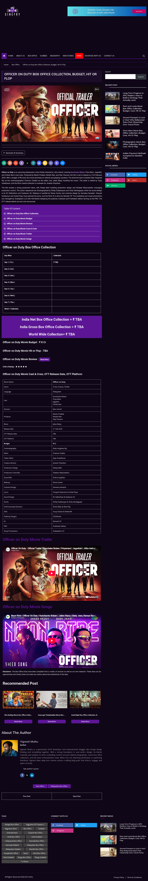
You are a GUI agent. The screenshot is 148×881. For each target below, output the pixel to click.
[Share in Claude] (9, 163)
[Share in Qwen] (56, 163)
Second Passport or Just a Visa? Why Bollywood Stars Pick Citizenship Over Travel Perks (134, 121)
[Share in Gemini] (21, 163)
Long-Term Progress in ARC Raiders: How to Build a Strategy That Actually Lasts (133, 96)
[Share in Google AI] (15, 163)
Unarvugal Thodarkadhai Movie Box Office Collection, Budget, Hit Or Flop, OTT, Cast (52, 715)
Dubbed (43, 56)
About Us (20, 56)
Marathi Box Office (36, 849)
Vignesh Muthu (29, 741)
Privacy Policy (119, 877)
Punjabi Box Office (11, 853)
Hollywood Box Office (13, 841)
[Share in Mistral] (45, 163)
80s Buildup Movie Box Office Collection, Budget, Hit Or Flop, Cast (18, 715)
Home (10, 56)
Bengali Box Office (12, 824)
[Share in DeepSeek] (39, 163)
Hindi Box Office (13, 837)
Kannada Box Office (36, 841)
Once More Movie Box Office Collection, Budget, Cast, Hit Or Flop (134, 132)
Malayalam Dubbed (13, 849)
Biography (55, 56)
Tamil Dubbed (8, 857)
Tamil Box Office (39, 853)
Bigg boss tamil (11, 829)
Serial (26, 853)
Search (108, 72)
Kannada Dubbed (12, 845)
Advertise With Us (93, 56)
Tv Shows (24, 861)
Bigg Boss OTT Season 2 (35, 824)
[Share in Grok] (27, 163)
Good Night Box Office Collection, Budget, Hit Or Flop (85, 715)
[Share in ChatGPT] (4, 163)
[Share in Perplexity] (33, 163)
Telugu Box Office (24, 857)
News (79, 56)
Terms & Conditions (134, 877)
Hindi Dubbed (37, 837)
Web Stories (68, 56)
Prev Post (26, 796)
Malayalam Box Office (59, 786)
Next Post (77, 796)
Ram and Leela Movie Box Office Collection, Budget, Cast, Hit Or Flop (134, 108)
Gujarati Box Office (35, 833)
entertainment (12, 833)
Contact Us (109, 56)
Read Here (44, 359)
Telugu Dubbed (40, 857)
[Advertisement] (74, 37)
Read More (18, 721)
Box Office (32, 56)
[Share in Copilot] (50, 163)
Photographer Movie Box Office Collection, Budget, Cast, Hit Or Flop (134, 144)
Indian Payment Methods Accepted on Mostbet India (134, 155)
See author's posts (31, 769)
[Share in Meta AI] (62, 163)
